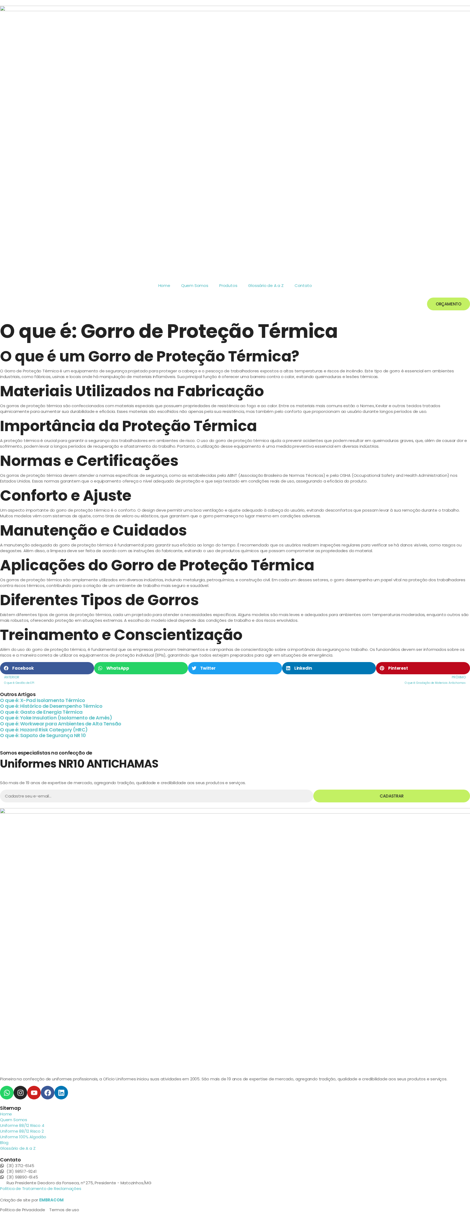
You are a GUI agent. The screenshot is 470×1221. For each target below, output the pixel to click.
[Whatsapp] (7, 1092)
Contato (303, 285)
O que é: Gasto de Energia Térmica (41, 712)
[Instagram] (20, 1092)
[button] (47, 668)
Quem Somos (194, 285)
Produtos (228, 285)
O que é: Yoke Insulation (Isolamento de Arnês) (56, 717)
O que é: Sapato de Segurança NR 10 (43, 735)
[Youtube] (34, 1092)
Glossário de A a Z (265, 285)
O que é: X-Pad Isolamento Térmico (42, 700)
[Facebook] (47, 1092)
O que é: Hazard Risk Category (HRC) (44, 729)
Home (164, 285)
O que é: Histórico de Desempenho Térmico (51, 706)
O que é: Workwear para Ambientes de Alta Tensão (60, 723)
